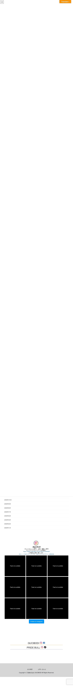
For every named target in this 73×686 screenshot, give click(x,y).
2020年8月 (7, 508)
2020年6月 (7, 516)
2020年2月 (7, 524)
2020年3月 (7, 520)
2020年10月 (8, 500)
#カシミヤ (22, 554)
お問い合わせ (42, 669)
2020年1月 (7, 528)
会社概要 (30, 669)
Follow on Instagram (36, 621)
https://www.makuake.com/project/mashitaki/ (36, 551)
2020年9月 (7, 504)
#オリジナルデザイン (42, 554)
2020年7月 (7, 512)
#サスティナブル (30, 554)
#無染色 (51, 554)
